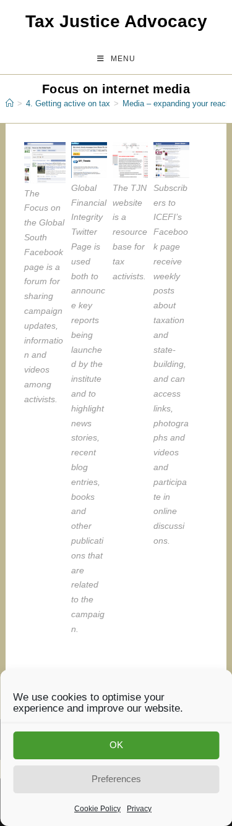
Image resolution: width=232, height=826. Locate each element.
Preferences (116, 778)
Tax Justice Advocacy (116, 21)
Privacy (139, 808)
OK (116, 745)
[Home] (10, 103)
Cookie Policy (97, 808)
